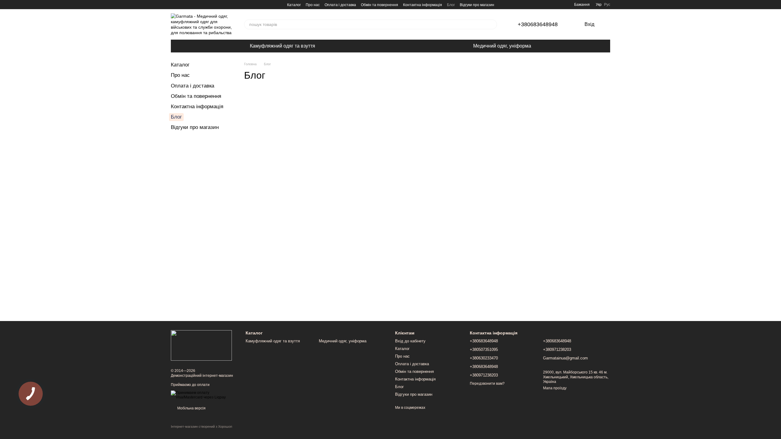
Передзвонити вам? (487, 383)
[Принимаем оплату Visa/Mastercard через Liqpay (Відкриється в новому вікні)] (203, 395)
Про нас (313, 5)
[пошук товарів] (492, 24)
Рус (607, 4)
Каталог (294, 5)
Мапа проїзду (555, 388)
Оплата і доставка (340, 5)
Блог (451, 5)
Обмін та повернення (379, 5)
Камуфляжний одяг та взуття (282, 45)
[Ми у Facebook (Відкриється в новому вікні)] (173, 4)
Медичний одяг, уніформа (502, 45)
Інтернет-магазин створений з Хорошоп (201, 426)
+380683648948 (538, 24)
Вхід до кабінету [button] (410, 341)
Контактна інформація (422, 5)
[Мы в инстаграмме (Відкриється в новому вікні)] (180, 4)
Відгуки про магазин (477, 5)
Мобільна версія (191, 408)
